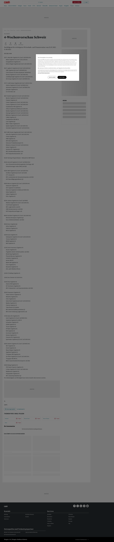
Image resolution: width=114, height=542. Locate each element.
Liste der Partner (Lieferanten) (44, 73)
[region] (57, 67)
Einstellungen (52, 77)
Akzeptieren (62, 77)
